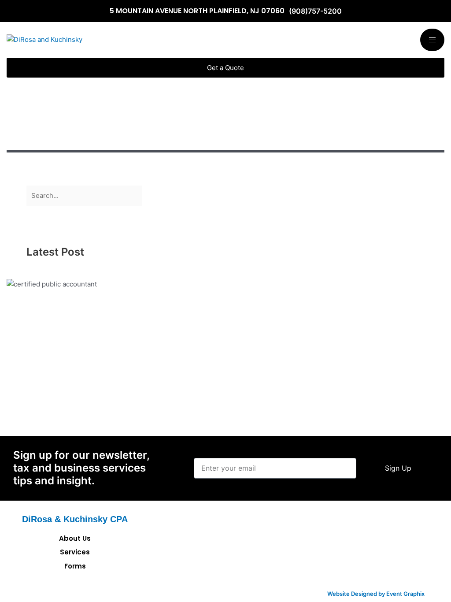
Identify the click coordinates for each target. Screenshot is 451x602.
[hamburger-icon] (432, 40)
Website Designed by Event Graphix (376, 593)
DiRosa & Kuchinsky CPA (75, 519)
